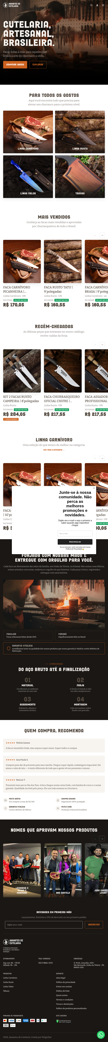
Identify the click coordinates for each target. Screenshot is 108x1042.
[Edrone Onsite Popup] (54, 521)
